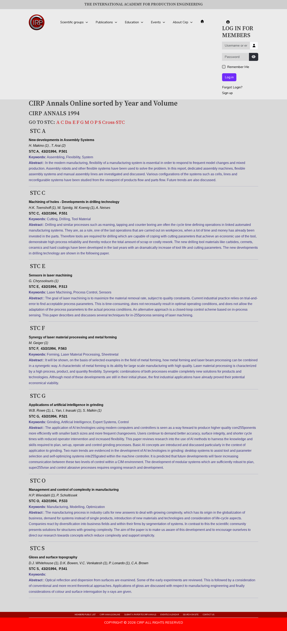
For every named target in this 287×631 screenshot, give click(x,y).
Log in (229, 77)
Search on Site (191, 614)
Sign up (227, 93)
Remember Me (238, 67)
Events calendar (169, 614)
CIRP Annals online (110, 614)
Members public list (85, 614)
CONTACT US (208, 614)
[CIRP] (37, 22)
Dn (68, 122)
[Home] (202, 21)
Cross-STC (113, 122)
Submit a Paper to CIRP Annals (140, 614)
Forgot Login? (232, 87)
